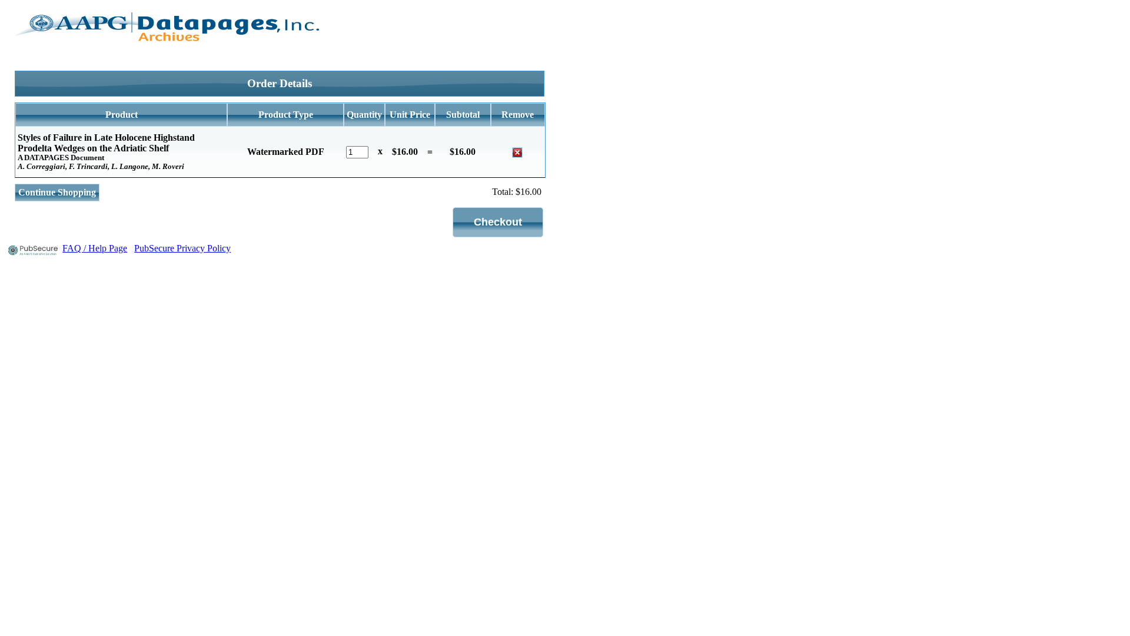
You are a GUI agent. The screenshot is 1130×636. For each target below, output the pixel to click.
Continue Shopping (57, 192)
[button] (498, 222)
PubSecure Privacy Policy (182, 248)
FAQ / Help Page (94, 248)
